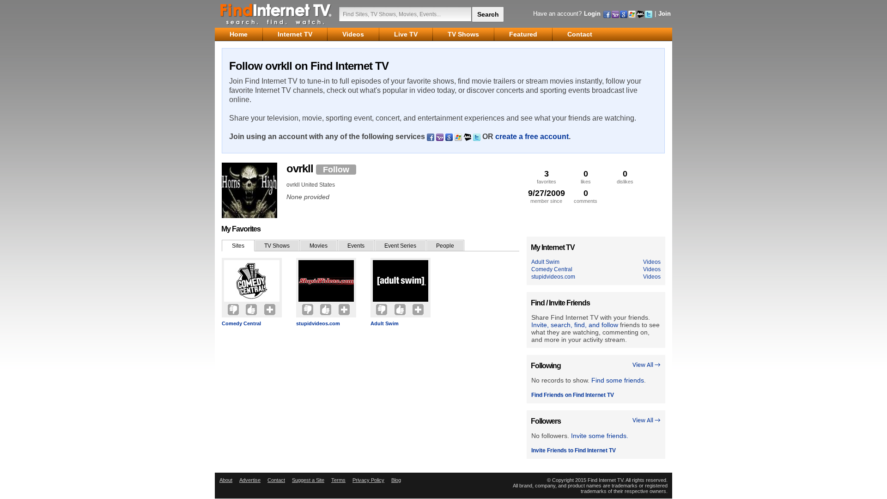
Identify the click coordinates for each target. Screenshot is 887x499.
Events (356, 246)
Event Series (400, 246)
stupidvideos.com (318, 323)
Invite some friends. (599, 435)
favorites (546, 176)
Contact (276, 480)
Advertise (250, 480)
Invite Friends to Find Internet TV (573, 450)
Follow (336, 169)
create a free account (532, 136)
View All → (646, 365)
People (445, 246)
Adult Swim (385, 323)
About (225, 480)
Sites (238, 246)
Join (664, 13)
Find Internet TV (276, 14)
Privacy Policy (368, 480)
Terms (338, 480)
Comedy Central (241, 323)
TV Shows (277, 246)
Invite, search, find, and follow (574, 325)
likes (586, 176)
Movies (319, 246)
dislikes (625, 176)
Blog (396, 480)
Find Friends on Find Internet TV (572, 395)
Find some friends (617, 380)
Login (592, 13)
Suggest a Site (308, 480)
